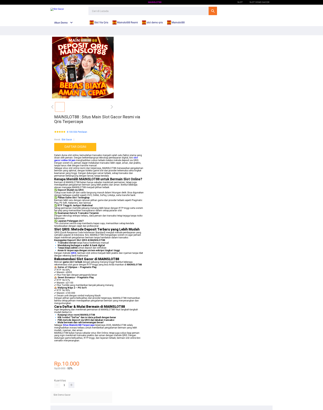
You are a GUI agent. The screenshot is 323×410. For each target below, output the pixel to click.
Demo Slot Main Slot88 (217, 2)
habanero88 (60, 345)
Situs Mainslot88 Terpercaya (78, 325)
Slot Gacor (66, 139)
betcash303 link (62, 353)
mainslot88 (60, 343)
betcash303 (60, 348)
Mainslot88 (155, 2)
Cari (213, 11)
